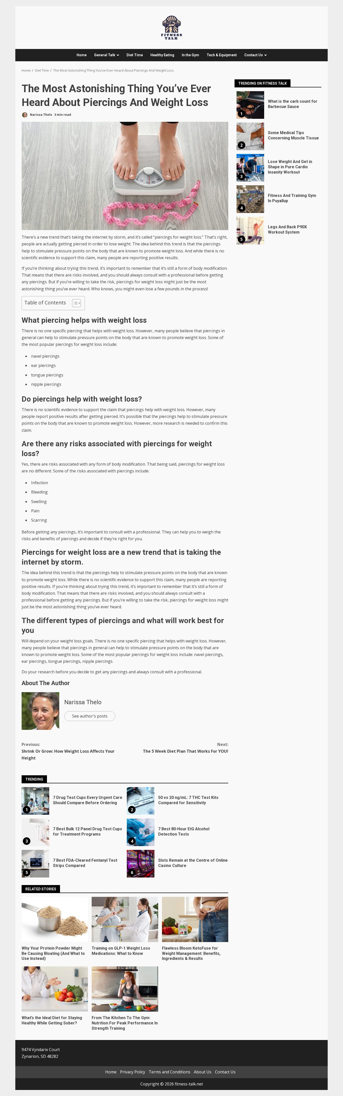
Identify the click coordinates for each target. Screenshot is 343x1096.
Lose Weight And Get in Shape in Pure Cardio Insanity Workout (250, 168)
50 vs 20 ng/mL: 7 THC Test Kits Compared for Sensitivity (140, 801)
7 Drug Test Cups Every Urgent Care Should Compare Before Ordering (35, 801)
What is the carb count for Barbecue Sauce (250, 105)
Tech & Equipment (222, 55)
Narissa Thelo (40, 115)
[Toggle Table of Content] (74, 303)
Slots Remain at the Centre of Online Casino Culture (140, 864)
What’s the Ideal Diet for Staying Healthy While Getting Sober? (55, 989)
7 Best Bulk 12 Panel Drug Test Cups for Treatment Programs (35, 832)
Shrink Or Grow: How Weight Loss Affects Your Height (68, 751)
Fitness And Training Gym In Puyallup (250, 199)
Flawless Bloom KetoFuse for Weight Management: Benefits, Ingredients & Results (195, 919)
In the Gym (190, 55)
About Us (202, 1072)
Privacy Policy (132, 1072)
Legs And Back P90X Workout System (250, 230)
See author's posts (89, 716)
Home (82, 55)
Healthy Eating (162, 55)
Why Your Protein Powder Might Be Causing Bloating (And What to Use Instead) (55, 919)
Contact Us (253, 55)
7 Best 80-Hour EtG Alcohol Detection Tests (140, 832)
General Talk (104, 55)
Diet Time (135, 55)
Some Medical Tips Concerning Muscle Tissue (250, 136)
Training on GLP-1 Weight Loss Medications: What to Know (125, 919)
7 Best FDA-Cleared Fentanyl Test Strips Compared (35, 864)
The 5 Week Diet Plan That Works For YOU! (185, 748)
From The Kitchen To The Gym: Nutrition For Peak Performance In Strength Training (125, 989)
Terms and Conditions (169, 1072)
